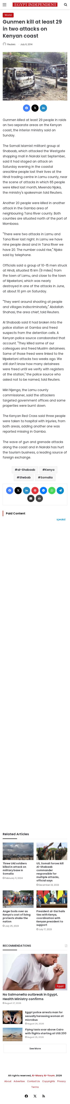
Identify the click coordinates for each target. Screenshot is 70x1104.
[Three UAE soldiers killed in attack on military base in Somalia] (18, 851)
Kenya (49, 470)
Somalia (47, 477)
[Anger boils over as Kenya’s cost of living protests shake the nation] (18, 899)
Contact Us (33, 1081)
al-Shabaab (26, 470)
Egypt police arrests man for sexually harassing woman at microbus (44, 1016)
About (7, 1081)
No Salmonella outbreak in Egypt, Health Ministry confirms (30, 996)
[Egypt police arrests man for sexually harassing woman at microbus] (12, 1017)
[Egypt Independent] (35, 5)
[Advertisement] (35, 676)
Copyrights (48, 1081)
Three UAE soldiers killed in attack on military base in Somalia (15, 868)
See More (35, 1048)
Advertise (19, 1081)
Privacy (61, 1081)
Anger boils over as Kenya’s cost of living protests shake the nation (17, 916)
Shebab (25, 477)
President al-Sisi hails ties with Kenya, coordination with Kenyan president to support (50, 918)
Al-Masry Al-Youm (43, 1075)
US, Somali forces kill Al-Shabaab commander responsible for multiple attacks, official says (50, 872)
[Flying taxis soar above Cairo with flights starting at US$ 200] (12, 1034)
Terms (35, 1087)
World (8, 15)
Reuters (11, 44)
